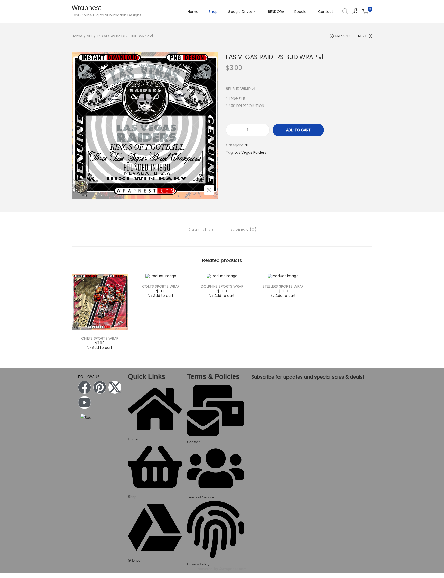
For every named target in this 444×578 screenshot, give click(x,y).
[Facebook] (84, 387)
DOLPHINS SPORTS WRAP (222, 286)
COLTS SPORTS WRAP (161, 286)
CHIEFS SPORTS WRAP (99, 338)
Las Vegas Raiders (250, 152)
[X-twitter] (114, 387)
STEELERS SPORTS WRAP (283, 286)
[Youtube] (84, 402)
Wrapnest (86, 8)
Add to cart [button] (102, 347)
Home (77, 36)
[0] (365, 11)
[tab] (200, 229)
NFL (89, 36)
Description (200, 229)
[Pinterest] (99, 387)
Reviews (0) (243, 229)
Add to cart (298, 130)
